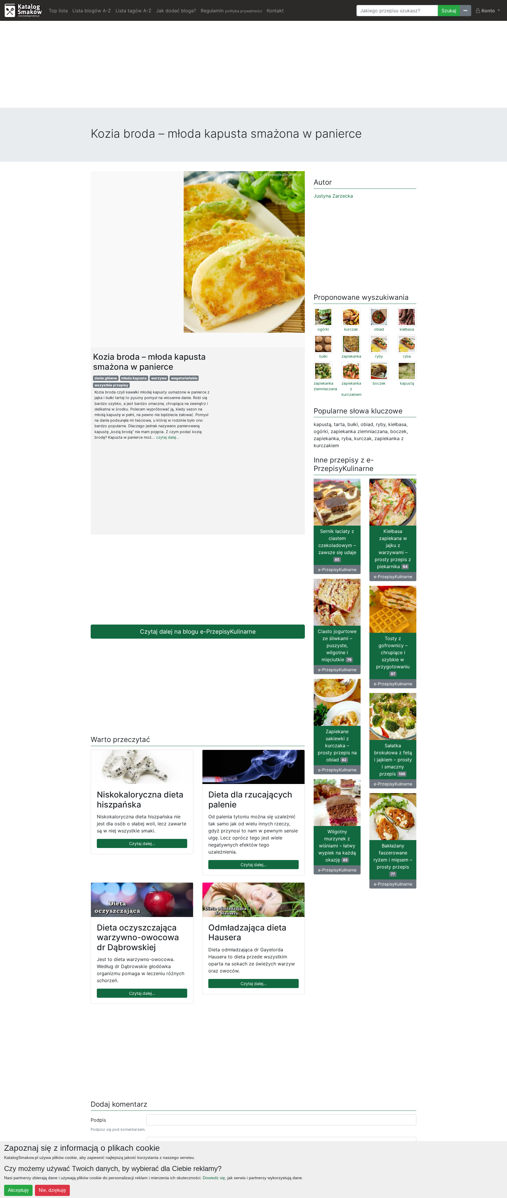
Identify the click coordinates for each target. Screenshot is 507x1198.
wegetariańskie (184, 378)
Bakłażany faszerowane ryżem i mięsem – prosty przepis (393, 859)
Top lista (58, 11)
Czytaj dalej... (142, 843)
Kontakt (275, 11)
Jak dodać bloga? (176, 11)
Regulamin (231, 11)
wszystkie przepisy (111, 385)
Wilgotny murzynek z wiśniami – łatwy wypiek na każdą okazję (337, 846)
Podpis (98, 1120)
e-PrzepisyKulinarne (337, 569)
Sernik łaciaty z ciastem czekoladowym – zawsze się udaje (337, 545)
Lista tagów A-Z (133, 11)
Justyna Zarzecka (333, 196)
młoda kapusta (134, 378)
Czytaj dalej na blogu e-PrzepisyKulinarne (198, 631)
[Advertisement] (253, 67)
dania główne (105, 378)
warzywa (159, 378)
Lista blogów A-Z (91, 11)
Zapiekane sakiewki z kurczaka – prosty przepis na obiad (337, 745)
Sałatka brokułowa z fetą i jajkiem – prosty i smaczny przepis (393, 760)
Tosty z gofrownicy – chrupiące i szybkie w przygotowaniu (393, 655)
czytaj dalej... (168, 437)
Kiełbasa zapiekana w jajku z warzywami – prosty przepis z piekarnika (393, 548)
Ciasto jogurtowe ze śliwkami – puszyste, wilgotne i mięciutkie (337, 645)
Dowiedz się (214, 1177)
